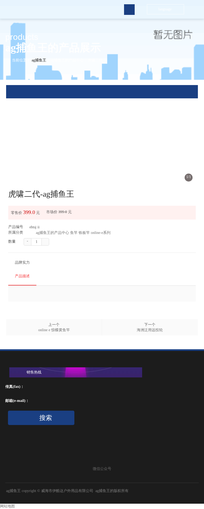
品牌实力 (22, 262)
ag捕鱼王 (39, 60)
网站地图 (7, 506)
